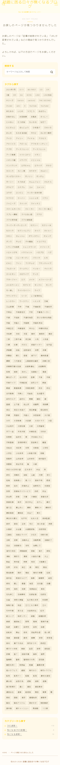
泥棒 (16, 540)
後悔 (25, 475)
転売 (8, 676)
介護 (8, 345)
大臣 (50, 421)
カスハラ (10, 171)
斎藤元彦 (44, 497)
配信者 (28, 692)
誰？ (16, 654)
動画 (44, 372)
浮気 (27, 545)
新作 (19, 502)
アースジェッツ (22, 149)
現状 (19, 573)
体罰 (37, 350)
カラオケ (33, 171)
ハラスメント (26, 252)
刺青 (8, 372)
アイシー (19, 138)
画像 (33, 578)
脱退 (8, 627)
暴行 (48, 502)
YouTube (33, 106)
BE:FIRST (32, 89)
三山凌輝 (10, 307)
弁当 (38, 469)
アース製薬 (10, 155)
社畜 (8, 600)
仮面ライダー (36, 345)
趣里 (23, 670)
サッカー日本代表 (34, 193)
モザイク (27, 285)
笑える (20, 611)
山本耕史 (31, 459)
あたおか (10, 111)
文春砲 (34, 497)
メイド (32, 279)
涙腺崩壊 (23, 551)
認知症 (47, 649)
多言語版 (37, 415)
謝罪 (43, 654)
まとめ (9, 133)
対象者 (36, 448)
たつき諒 (21, 122)
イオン (37, 155)
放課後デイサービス (22, 491)
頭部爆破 (44, 703)
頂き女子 (33, 703)
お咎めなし (10, 117)
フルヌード (10, 269)
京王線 (28, 339)
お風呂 (34, 117)
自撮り (17, 627)
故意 (18, 497)
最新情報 (10, 513)
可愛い (20, 393)
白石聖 (40, 583)
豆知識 (41, 659)
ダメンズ (47, 236)
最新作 (48, 507)
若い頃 (47, 632)
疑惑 (50, 578)
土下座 (17, 404)
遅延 (29, 687)
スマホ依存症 (11, 220)
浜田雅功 (17, 545)
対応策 (18, 448)
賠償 (31, 665)
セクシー (34, 225)
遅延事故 (38, 687)
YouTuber (45, 106)
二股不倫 (17, 339)
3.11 (22, 89)
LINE (38, 95)
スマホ (39, 214)
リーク (24, 296)
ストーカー (29, 209)
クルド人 (48, 182)
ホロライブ (24, 274)
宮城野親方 (22, 442)
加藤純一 (35, 372)
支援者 (47, 486)
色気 (25, 632)
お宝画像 (23, 117)
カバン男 (21, 171)
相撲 (23, 589)
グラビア (10, 187)
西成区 (43, 643)
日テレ (39, 502)
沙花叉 (34, 535)
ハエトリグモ (11, 252)
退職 (29, 681)
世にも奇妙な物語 (44, 317)
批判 (16, 486)
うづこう (31, 111)
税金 (19, 605)
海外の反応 (10, 551)
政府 (36, 491)
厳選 (8, 388)
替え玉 (9, 507)
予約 (18, 334)
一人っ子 (36, 301)
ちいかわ (33, 122)
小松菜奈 (19, 453)
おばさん (42, 111)
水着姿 (9, 529)
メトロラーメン (12, 285)
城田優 (45, 404)
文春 (25, 497)
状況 (16, 567)
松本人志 (34, 518)
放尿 (8, 491)
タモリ (9, 236)
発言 (31, 583)
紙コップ (10, 616)
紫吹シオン (22, 616)
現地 (45, 567)
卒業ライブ (10, 383)
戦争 (8, 486)
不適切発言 (28, 317)
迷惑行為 (19, 681)
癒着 (23, 583)
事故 (50, 334)
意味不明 (38, 480)
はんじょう (24, 127)
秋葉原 (45, 600)
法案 (8, 540)
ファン (18, 263)
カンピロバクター (13, 176)
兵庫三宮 (46, 361)
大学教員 (17, 421)
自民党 (26, 627)
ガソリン (29, 176)
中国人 (17, 323)
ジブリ (45, 198)
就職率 (9, 459)
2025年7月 (11, 89)
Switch (20, 100)
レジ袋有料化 (36, 296)
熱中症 (17, 562)
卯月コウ (34, 383)
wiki (18, 106)
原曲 (44, 383)
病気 (8, 583)
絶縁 (8, 621)
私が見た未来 (32, 600)
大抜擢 (28, 421)
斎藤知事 (10, 502)
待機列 (17, 475)
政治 (44, 491)
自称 (35, 627)
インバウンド (11, 165)
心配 (33, 475)
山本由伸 (19, 459)
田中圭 (9, 578)
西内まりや (31, 643)
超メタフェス (11, 670)
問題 (31, 399)
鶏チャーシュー (22, 708)
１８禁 (45, 708)
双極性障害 (30, 388)
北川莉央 (23, 377)
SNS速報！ (30, 725)
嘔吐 (38, 399)
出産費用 (42, 366)
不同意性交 (20, 312)
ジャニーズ (10, 203)
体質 (44, 350)
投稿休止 (25, 486)
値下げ (34, 355)
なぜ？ (43, 122)
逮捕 (44, 681)
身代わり (33, 670)
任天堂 (49, 345)
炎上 (46, 556)
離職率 (43, 697)
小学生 (9, 453)
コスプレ (21, 187)
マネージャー (11, 279)
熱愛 (25, 562)
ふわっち (48, 127)
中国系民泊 (37, 323)
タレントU (20, 236)
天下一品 (10, 431)
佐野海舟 (27, 350)
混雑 (33, 551)
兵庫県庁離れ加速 (13, 366)
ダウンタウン (34, 236)
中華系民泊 (43, 328)
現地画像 (10, 573)
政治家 (9, 497)
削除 (16, 372)
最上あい (19, 507)
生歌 (48, 573)
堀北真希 (44, 410)
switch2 (31, 100)
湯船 (8, 556)
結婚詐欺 (42, 616)
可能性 (30, 393)
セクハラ (10, 231)
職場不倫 (44, 621)
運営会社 (10, 692)
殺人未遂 (41, 524)
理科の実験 (37, 573)
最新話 (20, 513)
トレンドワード (29, 247)
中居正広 (10, 328)
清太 (40, 551)
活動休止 (25, 540)
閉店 (37, 692)
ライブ (37, 290)
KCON (29, 95)
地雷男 (36, 404)
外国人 (26, 415)
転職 (27, 676)
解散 (23, 649)
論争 (35, 654)
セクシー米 (46, 225)
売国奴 (17, 415)
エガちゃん (26, 165)
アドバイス (10, 144)
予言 (25, 334)
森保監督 (46, 518)
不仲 (19, 307)
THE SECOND (45, 100)
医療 (33, 377)
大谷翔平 (10, 426)
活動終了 (48, 540)
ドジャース (44, 247)
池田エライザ (21, 535)
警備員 (9, 659)
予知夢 (9, 334)
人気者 (45, 339)
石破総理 (33, 594)
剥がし (24, 372)
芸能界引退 (35, 632)
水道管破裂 (30, 529)
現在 (37, 567)
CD (41, 89)
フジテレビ (30, 263)
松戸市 (24, 518)
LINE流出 (48, 95)
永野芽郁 (42, 529)
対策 (27, 448)
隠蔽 (16, 697)
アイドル (31, 138)
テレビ (18, 241)
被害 (41, 638)
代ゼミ (24, 345)
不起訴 (17, 317)
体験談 (9, 355)
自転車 (9, 632)
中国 (8, 323)
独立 (23, 567)
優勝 (8, 361)
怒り (48, 475)
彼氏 (8, 475)
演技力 (17, 556)
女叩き (43, 431)
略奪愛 (41, 578)
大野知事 (21, 426)
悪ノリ (28, 480)
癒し (16, 583)
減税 (48, 551)
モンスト (38, 285)
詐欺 (38, 649)
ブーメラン (24, 269)
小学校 (45, 448)
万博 (46, 301)
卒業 (48, 377)
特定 (33, 562)
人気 (37, 339)
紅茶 (42, 611)
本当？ (30, 513)
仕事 (16, 345)
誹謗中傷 (25, 654)
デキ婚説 (29, 241)
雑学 (23, 697)
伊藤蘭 (9, 350)
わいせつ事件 (45, 133)
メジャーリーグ (45, 279)
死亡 (31, 524)
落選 (8, 638)
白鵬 (48, 583)
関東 (44, 692)
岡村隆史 (42, 459)
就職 (42, 453)
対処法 (9, 448)
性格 (8, 480)
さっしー (44, 117)
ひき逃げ (36, 127)
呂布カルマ (10, 399)
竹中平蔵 (10, 611)
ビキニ (9, 263)
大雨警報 (40, 426)
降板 (8, 697)
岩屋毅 (9, 464)
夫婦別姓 (33, 431)
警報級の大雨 (29, 659)
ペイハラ (48, 269)
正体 (23, 524)
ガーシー (10, 182)
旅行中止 (29, 502)
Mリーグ (9, 100)
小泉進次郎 (31, 453)
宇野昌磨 (10, 442)
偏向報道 (44, 355)
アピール (23, 144)
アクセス (42, 138)
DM (14, 95)
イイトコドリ (25, 155)
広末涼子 (28, 469)
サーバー (21, 198)
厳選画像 (17, 388)
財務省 (22, 665)
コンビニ (19, 193)
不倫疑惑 (37, 307)
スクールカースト (13, 209)
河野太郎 (44, 535)
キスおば (21, 182)
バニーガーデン (22, 258)
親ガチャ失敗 (11, 649)
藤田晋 (17, 638)
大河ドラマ (39, 421)
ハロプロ (40, 252)
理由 (27, 573)
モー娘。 (10, 290)
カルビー (44, 171)
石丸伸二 (10, 594)
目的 (16, 589)
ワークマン (24, 301)
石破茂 (43, 594)
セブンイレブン (24, 231)
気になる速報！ (30, 734)
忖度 (41, 475)
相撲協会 (33, 589)
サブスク (10, 198)
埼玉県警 (33, 410)
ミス (23, 279)
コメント (40, 187)
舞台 (18, 632)
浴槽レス (37, 545)
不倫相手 (48, 307)
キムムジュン (34, 182)
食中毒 (9, 708)
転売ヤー (17, 676)
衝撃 (33, 638)
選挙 (19, 692)
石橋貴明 (21, 594)
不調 (8, 317)
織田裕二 (17, 621)
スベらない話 (26, 214)
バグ (49, 252)
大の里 (47, 415)
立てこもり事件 (31, 605)
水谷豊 (18, 529)
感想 (48, 480)
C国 (7, 95)
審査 (44, 442)
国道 (8, 404)
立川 (44, 605)
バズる (9, 258)
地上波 (26, 404)
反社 (48, 388)
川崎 (35, 464)
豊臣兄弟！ (10, 665)
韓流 (8, 703)
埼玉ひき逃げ (19, 410)
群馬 (27, 621)
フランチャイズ (45, 263)
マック (35, 274)
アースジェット (39, 149)
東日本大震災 (11, 518)
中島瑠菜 (21, 328)
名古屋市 (40, 393)
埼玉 (8, 410)
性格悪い (17, 480)
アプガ (9, 149)
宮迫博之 (34, 442)
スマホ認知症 (26, 220)
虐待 (25, 638)
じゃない (10, 122)
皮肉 (8, 589)
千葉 (40, 377)
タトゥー (48, 231)
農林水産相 (45, 676)
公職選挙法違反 (31, 361)
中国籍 (26, 323)
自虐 (43, 627)
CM (47, 89)
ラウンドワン (11, 296)
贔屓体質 (40, 665)
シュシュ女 (33, 198)
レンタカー (10, 301)
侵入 (18, 355)
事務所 (42, 334)
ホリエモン (10, 274)
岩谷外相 (19, 464)
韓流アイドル (19, 703)
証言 (31, 649)
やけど (34, 133)
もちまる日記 (21, 133)
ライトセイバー (24, 290)
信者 (25, 355)
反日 (40, 388)
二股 (8, 339)
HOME (4, 752)
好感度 (9, 437)
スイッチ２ (35, 203)
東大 (38, 513)
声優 (8, 415)
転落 (35, 676)
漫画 (25, 556)
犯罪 (8, 567)
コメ (31, 187)
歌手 (8, 524)
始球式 (18, 437)
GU (21, 95)
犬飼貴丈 (42, 562)
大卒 (8, 421)
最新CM (38, 507)
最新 (29, 507)
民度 (50, 524)
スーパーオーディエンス (16, 225)
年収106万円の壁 (13, 469)
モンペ (49, 285)
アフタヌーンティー (39, 144)
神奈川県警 (18, 600)
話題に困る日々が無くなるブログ (30, 4)
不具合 (9, 312)
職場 (35, 621)
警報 (18, 659)
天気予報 (21, 431)
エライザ (38, 165)
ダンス (9, 241)
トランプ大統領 (12, 247)
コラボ (9, 193)
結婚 (33, 616)
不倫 (27, 307)
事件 (33, 334)
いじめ (20, 111)
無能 (8, 562)
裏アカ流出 (18, 643)
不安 (31, 312)
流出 (8, 545)
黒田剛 (35, 708)
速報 (37, 681)
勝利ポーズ (10, 377)
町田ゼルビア (21, 578)
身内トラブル (45, 670)
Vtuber (9, 106)
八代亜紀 (17, 361)
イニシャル (35, 160)
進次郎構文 (10, 687)
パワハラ (36, 258)
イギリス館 (10, 160)
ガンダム (40, 176)
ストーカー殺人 (44, 209)
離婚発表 (33, 697)
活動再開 (37, 540)
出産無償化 (29, 366)
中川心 (32, 328)
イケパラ (23, 160)
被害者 (49, 638)
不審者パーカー (43, 312)
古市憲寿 (10, 393)
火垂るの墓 (35, 556)
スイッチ (23, 203)
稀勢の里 (10, 605)
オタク (49, 165)
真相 (43, 589)
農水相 (9, 681)
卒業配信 (23, 383)
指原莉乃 (37, 486)
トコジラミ (41, 241)
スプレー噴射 (11, 214)
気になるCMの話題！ (30, 730)
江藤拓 (9, 535)
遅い (21, 687)
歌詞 (16, 524)
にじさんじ (10, 127)
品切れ (22, 399)
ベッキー (36, 269)
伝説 (18, 350)
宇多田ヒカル (36, 437)
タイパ (37, 231)
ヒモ (46, 258)
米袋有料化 (31, 611)
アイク (9, 138)
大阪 (31, 426)
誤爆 (8, 654)
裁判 (8, 643)
